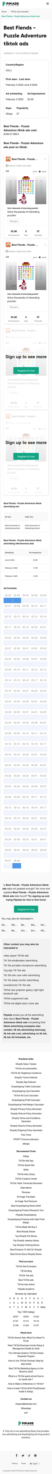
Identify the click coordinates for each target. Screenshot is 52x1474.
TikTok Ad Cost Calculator (26, 1095)
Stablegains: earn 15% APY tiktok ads (36, 924)
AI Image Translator (26, 1196)
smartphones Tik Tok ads (17, 985)
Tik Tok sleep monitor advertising (21, 980)
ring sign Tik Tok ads (14, 970)
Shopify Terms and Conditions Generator (26, 1119)
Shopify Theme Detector (26, 1077)
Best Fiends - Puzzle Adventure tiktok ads (26, 924)
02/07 (15, 1316)
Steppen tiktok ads (16, 924)
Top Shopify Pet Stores (26, 1235)
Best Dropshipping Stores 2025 (26, 1205)
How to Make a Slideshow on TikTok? (26, 1383)
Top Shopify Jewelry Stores (26, 1240)
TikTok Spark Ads (26, 1165)
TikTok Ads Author (26, 1284)
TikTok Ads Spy (26, 1160)
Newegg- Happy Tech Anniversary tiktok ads (6, 930)
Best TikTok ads (26, 1279)
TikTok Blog (26, 1270)
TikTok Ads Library (26, 1174)
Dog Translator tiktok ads (6, 924)
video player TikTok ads (16, 955)
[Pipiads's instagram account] (35, 1455)
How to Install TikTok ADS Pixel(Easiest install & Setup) (26, 1390)
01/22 (36, 1316)
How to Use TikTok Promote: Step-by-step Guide (26, 1362)
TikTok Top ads (26, 1275)
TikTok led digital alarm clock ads (21, 1003)
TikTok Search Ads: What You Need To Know (26, 1339)
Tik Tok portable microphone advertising (25, 965)
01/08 (26, 1325)
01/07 (36, 1325)
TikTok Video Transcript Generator (26, 1183)
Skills (26, 1169)
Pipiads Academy (26, 1288)
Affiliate (26, 1143)
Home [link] (4, 11)
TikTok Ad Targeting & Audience (26, 1072)
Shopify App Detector (26, 1081)
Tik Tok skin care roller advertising (22, 975)
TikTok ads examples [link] (20, 11)
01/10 (36, 1320)
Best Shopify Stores (26, 1231)
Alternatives (26, 1187)
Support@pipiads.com (26, 1403)
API (26, 1412)
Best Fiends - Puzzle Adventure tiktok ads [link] (21, 16)
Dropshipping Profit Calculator (26, 1099)
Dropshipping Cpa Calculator (26, 1090)
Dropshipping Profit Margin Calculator (26, 1104)
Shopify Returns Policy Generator (26, 1125)
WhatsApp (26, 1408)
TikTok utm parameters (26, 1068)
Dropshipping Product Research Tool (26, 1210)
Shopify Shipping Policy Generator (26, 1130)
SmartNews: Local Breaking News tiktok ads (26, 930)
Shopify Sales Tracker (26, 1063)
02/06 (26, 1316)
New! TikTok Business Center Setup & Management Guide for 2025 (26, 1347)
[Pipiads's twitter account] (23, 1455)
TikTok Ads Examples (26, 1266)
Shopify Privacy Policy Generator (26, 1109)
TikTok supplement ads (16, 998)
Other (42, 1307)
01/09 (15, 1325)
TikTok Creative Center (26, 1178)
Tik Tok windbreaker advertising (20, 960)
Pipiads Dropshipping (26, 1214)
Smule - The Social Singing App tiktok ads (45, 924)
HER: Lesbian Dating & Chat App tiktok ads (45, 930)
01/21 (15, 1320)
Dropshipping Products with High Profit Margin (26, 1221)
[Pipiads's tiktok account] (29, 1455)
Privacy (15, 1463)
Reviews (26, 1192)
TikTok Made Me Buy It (26, 1226)
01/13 (26, 1320)
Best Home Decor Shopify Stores (26, 1254)
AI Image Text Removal (26, 1201)
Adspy (26, 1156)
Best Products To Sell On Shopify (26, 1249)
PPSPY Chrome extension (26, 1139)
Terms (23, 1463)
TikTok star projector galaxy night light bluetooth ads (24, 991)
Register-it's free (26, 370)
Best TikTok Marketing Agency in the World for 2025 (26, 1370)
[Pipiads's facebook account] (17, 1455)
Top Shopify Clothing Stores (26, 1244)
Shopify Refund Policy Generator (26, 1113)
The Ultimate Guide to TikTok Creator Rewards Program (26, 1354)
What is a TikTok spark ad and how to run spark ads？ (26, 1378)
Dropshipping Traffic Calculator (26, 1086)
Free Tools (26, 1134)
